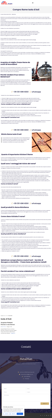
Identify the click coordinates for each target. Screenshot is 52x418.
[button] (33, 3)
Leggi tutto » (13, 333)
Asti (7, 315)
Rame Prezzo (4, 326)
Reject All (13, 413)
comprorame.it (26, 366)
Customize (6, 413)
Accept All (19, 413)
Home (5, 315)
